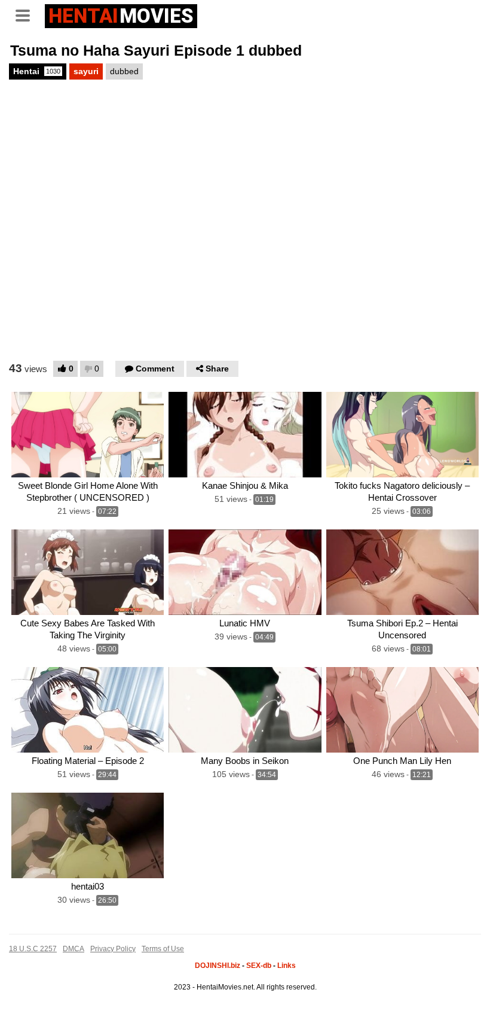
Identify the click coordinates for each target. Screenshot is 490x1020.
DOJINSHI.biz (217, 965)
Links (286, 965)
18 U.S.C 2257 (33, 949)
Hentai (36, 71)
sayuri (86, 71)
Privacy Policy (113, 949)
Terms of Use (163, 949)
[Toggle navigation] (27, 14)
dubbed (124, 71)
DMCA (73, 949)
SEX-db (258, 965)
